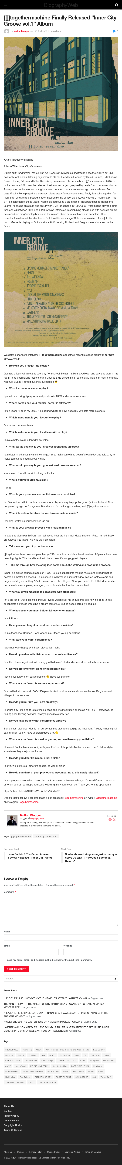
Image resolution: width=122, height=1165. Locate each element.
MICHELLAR (53, 1071)
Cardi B (21, 1055)
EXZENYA (95, 1055)
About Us (9, 1106)
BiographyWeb (61, 4)
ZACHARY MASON (47, 1082)
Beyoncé (9, 1055)
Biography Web (37, 818)
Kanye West (20, 1066)
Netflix (91, 1071)
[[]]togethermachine (21, 836)
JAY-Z (8, 1066)
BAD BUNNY (99, 1049)
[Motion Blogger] (12, 820)
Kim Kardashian (60, 1066)
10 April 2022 (41, 31)
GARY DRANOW (12, 1060)
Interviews (56, 31)
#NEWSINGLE (11, 1049)
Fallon (106, 1055)
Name (7, 931)
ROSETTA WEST (63, 1077)
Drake (77, 1055)
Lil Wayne (97, 1066)
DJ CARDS (65, 1055)
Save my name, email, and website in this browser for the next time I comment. (49, 959)
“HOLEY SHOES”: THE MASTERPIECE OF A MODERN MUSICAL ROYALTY (42, 1021)
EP (85, 1055)
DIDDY (52, 1055)
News (100, 1071)
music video (78, 1071)
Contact (8, 1110)
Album (39, 1049)
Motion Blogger (21, 31)
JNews (14, 1157)
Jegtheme (65, 1157)
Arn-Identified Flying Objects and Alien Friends (67, 1049)
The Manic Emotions (14, 1082)
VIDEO (31, 1082)
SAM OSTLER (81, 1077)
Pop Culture (25, 1077)
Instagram (94, 1060)
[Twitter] (114, 819)
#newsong (27, 1049)
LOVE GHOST (11, 1071)
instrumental (109, 1060)
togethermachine (74, 798)
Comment (10, 891)
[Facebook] (110, 819)
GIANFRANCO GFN (67, 1060)
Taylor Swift (106, 1077)
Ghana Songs (47, 1060)
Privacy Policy (11, 1115)
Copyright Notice (13, 1125)
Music (65, 1071)
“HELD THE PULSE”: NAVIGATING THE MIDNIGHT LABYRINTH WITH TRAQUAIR (45, 998)
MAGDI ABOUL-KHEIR (33, 1071)
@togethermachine (106, 798)
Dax (43, 1055)
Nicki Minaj (10, 1077)
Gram (82, 1060)
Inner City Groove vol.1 (46, 836)
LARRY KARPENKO (80, 1066)
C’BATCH (33, 1055)
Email (7, 945)
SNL (94, 1077)
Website (67, 945)
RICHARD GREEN (43, 1077)
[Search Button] (115, 978)
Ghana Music (31, 1060)
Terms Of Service (13, 1129)
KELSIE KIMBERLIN (39, 1066)
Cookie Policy (11, 1120)
